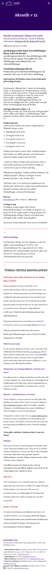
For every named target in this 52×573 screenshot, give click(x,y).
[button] (3, 3)
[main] (26, 15)
